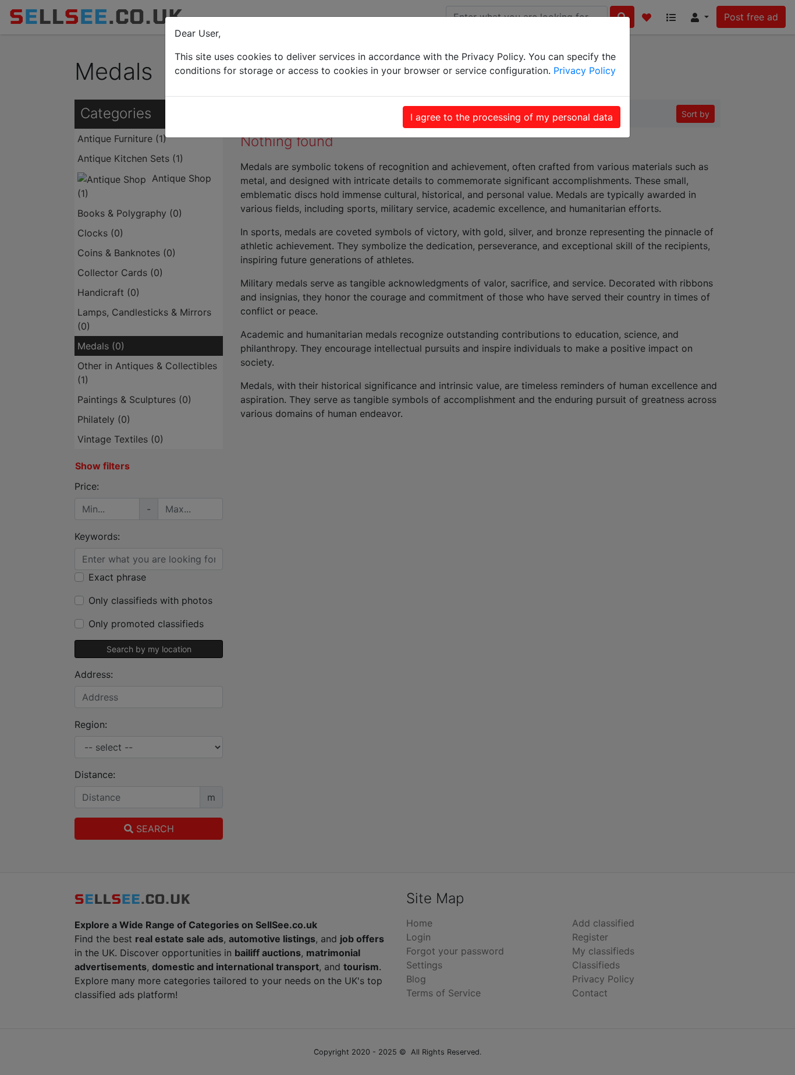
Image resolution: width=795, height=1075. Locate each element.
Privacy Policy (584, 70)
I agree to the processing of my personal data (511, 117)
